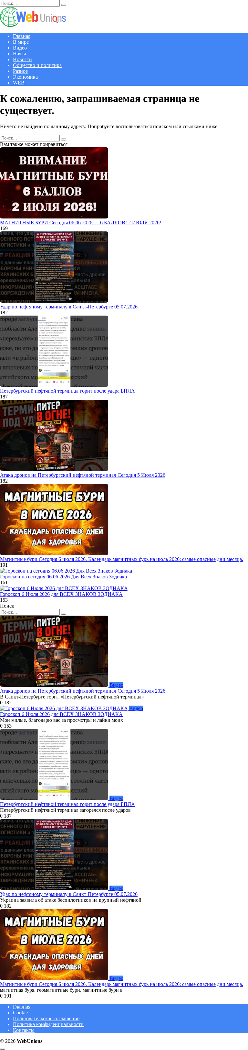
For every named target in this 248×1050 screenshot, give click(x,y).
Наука (19, 53)
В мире (21, 42)
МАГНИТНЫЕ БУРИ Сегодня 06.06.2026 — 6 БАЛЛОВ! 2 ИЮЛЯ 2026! (80, 222)
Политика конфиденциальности (48, 1024)
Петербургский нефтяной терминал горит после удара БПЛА (67, 391)
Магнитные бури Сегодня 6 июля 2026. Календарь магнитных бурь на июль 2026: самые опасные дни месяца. (121, 559)
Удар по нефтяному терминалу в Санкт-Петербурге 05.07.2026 (69, 306)
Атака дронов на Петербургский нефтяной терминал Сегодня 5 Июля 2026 (82, 475)
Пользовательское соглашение (46, 1018)
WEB (19, 82)
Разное (20, 71)
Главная (21, 36)
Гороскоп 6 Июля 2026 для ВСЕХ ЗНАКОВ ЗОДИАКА (61, 594)
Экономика (25, 77)
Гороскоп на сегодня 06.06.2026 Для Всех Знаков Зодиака (63, 576)
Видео (20, 47)
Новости (22, 59)
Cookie (20, 1012)
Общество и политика (37, 65)
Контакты (24, 1030)
